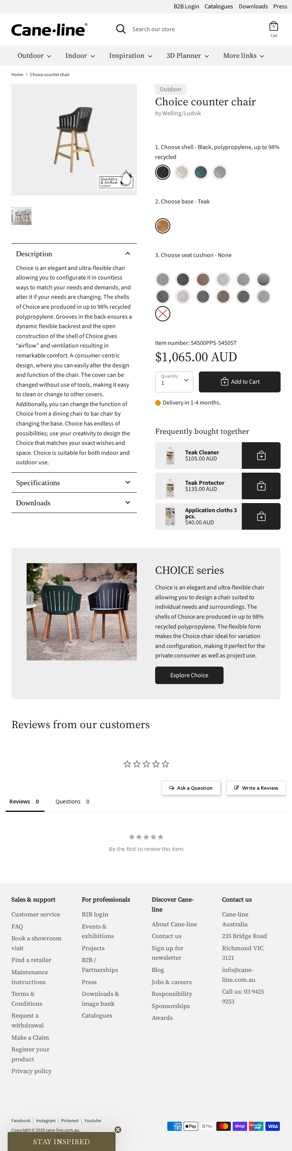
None (162, 313)
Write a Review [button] (260, 787)
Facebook (20, 1121)
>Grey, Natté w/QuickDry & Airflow (203, 296)
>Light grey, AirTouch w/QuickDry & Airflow (263, 296)
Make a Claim (30, 1037)
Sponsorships (171, 1006)
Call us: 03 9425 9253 (243, 996)
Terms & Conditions (26, 998)
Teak (162, 225)
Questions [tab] (68, 801)
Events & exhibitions (98, 931)
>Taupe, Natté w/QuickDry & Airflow (162, 279)
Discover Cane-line (173, 904)
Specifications (38, 482)
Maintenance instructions (29, 977)
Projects (93, 948)
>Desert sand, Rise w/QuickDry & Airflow (223, 279)
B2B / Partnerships (100, 965)
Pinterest (70, 1121)
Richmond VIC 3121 (242, 953)
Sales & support (33, 899)
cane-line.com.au (62, 1130)
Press (280, 6)
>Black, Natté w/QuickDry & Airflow (182, 279)
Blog (158, 969)
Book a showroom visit (36, 943)
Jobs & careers (172, 982)
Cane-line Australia (235, 919)
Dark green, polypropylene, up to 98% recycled (200, 172)
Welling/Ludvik (181, 113)
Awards (162, 1017)
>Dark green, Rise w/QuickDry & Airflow (162, 296)
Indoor (77, 55)
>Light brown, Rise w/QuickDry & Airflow (243, 279)
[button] (62, 1141)
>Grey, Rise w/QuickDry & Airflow (263, 279)
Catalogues (219, 6)
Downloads (253, 6)
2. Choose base (182, 201)
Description (34, 253)
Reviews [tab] (20, 801)
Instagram (46, 1121)
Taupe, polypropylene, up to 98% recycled (219, 172)
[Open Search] (121, 29)
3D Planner (185, 55)
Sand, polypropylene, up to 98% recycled (181, 172)
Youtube (92, 1121)
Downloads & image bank (100, 998)
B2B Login (186, 6)
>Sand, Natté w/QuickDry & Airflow (182, 296)
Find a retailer (31, 960)
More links (240, 55)
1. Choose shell (217, 152)
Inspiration (127, 55)
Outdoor (31, 55)
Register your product (30, 1054)
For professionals (106, 899)
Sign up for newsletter (167, 953)
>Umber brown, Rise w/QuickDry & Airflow (203, 279)
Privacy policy (31, 1071)
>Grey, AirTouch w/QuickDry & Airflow (243, 296)
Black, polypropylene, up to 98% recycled (162, 172)
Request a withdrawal (27, 1020)
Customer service (35, 914)
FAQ (17, 926)
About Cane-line (174, 924)
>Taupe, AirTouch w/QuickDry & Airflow (223, 296)
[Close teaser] (118, 1130)
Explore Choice (189, 675)
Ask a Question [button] (195, 787)
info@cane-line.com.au (239, 974)
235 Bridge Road (244, 936)
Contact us (166, 936)
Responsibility (172, 993)
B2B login (95, 914)
